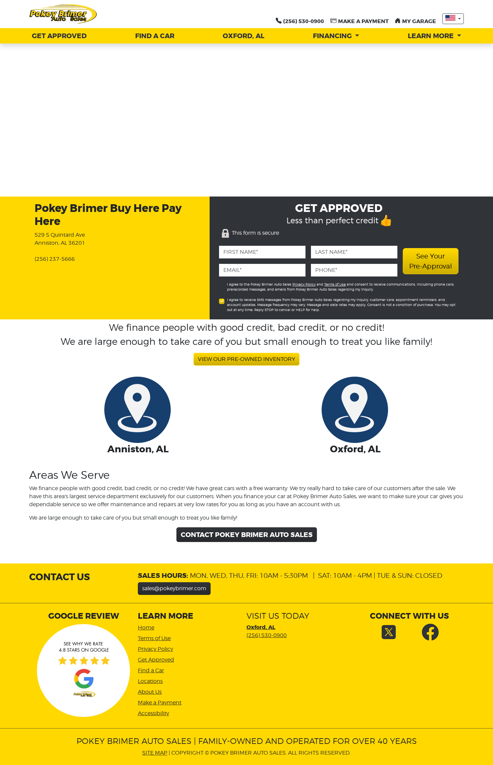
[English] (453, 18)
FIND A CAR (154, 35)
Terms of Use (335, 284)
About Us (150, 692)
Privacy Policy (304, 284)
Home (146, 627)
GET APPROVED (59, 35)
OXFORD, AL (243, 35)
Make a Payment (159, 702)
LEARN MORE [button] (431, 35)
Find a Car (151, 670)
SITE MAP (154, 753)
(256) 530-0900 (266, 635)
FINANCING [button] (333, 35)
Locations (150, 681)
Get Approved (156, 660)
